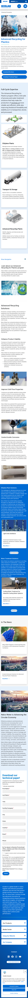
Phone (4, 840)
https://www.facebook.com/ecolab (12, 956)
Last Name (5, 795)
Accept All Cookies (14, 986)
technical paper (5, 330)
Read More (5, 678)
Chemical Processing (7, 12)
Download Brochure (8, 72)
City (3, 814)
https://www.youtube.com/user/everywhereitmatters (20, 956)
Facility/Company (7, 808)
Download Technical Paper (10, 77)
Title (3, 801)
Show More (6, 545)
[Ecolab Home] (5, 6)
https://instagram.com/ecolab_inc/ (16, 956)
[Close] (25, 971)
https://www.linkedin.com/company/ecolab (8, 956)
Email (4, 834)
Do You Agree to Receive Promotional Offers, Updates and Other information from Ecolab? (13, 848)
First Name (5, 788)
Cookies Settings (14, 993)
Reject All (14, 989)
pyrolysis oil (15, 103)
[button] (19, 6)
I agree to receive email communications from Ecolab (13, 854)
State (4, 821)
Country (4, 827)
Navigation (6, 259)
